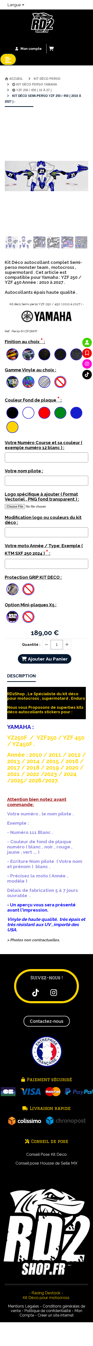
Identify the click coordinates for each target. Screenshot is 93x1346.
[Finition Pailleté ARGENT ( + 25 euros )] (60, 354)
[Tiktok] (87, 374)
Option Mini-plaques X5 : (31, 604)
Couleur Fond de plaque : (33, 399)
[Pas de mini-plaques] (28, 617)
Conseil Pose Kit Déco (46, 1154)
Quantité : (31, 644)
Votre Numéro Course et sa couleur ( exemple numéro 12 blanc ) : (43, 445)
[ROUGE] (44, 413)
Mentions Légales (23, 1306)
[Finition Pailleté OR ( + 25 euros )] (44, 354)
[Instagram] (87, 364)
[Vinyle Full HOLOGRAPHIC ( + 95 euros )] (28, 382)
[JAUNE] (12, 427)
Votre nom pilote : (24, 470)
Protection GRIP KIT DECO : (33, 577)
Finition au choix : (25, 341)
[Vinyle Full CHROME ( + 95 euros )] (44, 382)
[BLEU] (76, 413)
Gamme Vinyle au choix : (30, 369)
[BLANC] (28, 413)
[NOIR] (12, 413)
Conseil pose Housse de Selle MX (47, 1163)
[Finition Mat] (28, 354)
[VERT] (60, 413)
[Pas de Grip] (28, 589)
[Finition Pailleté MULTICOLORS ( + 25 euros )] (76, 354)
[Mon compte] (87, 342)
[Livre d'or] (87, 353)
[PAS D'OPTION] (60, 382)
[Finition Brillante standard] (12, 354)
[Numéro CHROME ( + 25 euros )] (12, 382)
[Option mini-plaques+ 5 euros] (12, 617)
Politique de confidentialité (47, 1310)
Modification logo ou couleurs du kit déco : (43, 520)
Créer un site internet (56, 1315)
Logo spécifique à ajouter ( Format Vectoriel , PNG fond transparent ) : (42, 497)
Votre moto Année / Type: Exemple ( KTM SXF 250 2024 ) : (44, 549)
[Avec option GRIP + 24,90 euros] (12, 589)
